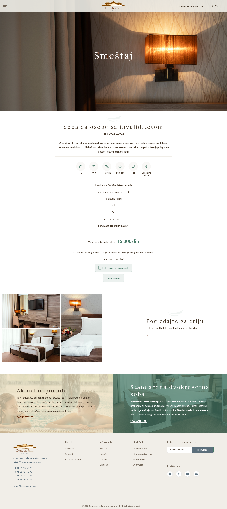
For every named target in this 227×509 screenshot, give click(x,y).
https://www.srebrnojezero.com (101, 506)
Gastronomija (139, 459)
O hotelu (69, 448)
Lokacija (103, 454)
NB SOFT (124, 506)
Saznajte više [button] (25, 417)
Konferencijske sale (142, 454)
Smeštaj (69, 454)
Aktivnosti (138, 464)
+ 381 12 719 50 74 (22, 475)
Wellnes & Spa (140, 448)
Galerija (103, 459)
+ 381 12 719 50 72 (22, 468)
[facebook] (179, 474)
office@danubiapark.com (191, 6)
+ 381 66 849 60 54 (22, 479)
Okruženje (105, 464)
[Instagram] (170, 474)
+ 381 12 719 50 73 (22, 471)
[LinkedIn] (196, 474)
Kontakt (104, 448)
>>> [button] (148, 335)
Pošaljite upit (113, 277)
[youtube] (187, 474)
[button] (216, 6)
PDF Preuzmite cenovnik (115, 267)
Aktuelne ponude (73, 459)
